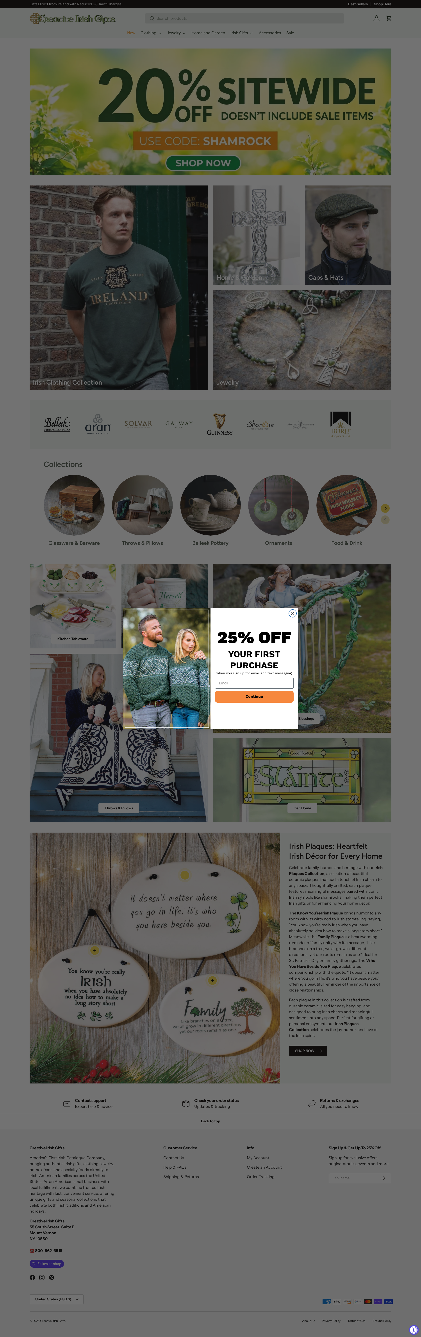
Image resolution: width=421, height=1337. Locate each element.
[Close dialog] (292, 613)
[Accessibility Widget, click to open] (414, 1330)
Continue (254, 696)
